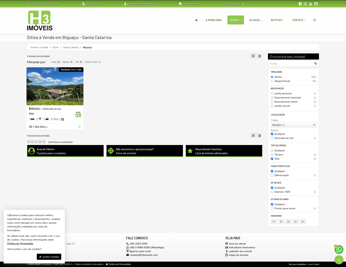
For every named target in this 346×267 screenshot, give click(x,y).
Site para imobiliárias (298, 264)
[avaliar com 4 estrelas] (40, 142)
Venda (295, 76)
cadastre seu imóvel (240, 251)
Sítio (295, 158)
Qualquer (279, 133)
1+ (274, 221)
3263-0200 (93, 4)
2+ (281, 221)
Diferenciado (295, 175)
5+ (303, 221)
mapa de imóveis (238, 255)
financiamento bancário (295, 97)
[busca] (315, 19)
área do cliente (237, 243)
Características (280, 166)
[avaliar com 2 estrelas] (32, 142)
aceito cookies (50, 256)
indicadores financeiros (242, 247)
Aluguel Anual (295, 81)
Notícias (276, 20)
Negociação (277, 88)
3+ (288, 221)
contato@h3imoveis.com (144, 255)
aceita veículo (295, 105)
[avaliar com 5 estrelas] (44, 142)
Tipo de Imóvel (279, 145)
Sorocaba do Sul (295, 138)
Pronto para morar (295, 208)
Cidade (274, 120)
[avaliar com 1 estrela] (28, 142)
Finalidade (276, 71)
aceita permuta (295, 93)
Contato (297, 20)
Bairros (274, 130)
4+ (295, 221)
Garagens (276, 215)
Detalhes (276, 182)
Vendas (234, 20)
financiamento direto (295, 101)
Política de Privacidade (119, 264)
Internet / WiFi (295, 191)
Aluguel (255, 20)
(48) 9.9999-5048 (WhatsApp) (147, 247)
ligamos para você (140, 251)
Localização (278, 114)
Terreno (295, 154)
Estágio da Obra (280, 199)
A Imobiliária (214, 20)
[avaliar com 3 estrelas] (36, 142)
